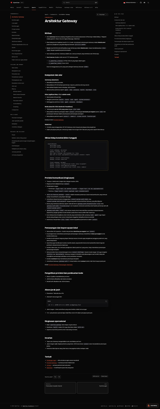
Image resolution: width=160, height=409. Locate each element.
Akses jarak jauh (118, 48)
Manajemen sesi (16, 71)
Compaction (15, 110)
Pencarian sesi (16, 74)
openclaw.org (112, 406)
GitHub (128, 406)
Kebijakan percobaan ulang (19, 149)
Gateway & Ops (68, 7)
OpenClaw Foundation (28, 406)
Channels (26, 7)
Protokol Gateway (59, 120)
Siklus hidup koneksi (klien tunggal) (123, 36)
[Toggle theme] (148, 2)
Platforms (59, 7)
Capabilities (42, 7)
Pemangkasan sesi (17, 80)
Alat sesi (14, 86)
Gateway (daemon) (121, 23)
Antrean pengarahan (17, 155)
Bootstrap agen (16, 50)
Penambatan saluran (17, 77)
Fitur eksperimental (17, 53)
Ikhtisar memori (17, 91)
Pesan (13, 135)
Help (96, 7)
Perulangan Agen (51, 360)
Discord (135, 406)
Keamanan (69, 264)
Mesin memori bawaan (19, 94)
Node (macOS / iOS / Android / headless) (124, 29)
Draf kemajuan (15, 146)
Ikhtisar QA (15, 57)
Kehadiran (14, 124)
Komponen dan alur (119, 20)
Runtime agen (15, 20)
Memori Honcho (17, 97)
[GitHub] (141, 3)
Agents (34, 7)
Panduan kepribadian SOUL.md (20, 44)
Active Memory (17, 103)
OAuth (13, 47)
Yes (55, 376)
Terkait (116, 57)
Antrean (49, 365)
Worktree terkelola (17, 41)
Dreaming (15, 106)
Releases (121, 406)
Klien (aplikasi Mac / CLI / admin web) (125, 25)
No (59, 376)
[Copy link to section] (53, 33)
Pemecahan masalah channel (54, 385)
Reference (79, 7)
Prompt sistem (16, 29)
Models (51, 7)
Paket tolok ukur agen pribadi (19, 60)
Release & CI (88, 7)
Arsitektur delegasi (17, 127)
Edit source (96, 376)
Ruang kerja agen (16, 38)
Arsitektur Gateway (18, 17)
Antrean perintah (16, 152)
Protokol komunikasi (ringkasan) (122, 38)
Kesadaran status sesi (18, 83)
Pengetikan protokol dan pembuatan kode (124, 45)
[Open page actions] (106, 14)
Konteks (14, 32)
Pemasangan (62, 264)
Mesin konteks (16, 35)
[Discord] (144, 3)
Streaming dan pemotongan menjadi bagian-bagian (23, 141)
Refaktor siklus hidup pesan (19, 138)
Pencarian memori (18, 100)
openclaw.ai (104, 406)
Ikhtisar (116, 17)
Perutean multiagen (17, 118)
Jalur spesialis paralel (17, 121)
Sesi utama (15, 68)
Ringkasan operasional (120, 51)
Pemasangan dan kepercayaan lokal (124, 41)
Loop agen (15, 23)
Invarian (116, 54)
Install (18, 7)
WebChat (118, 33)
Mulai (12, 7)
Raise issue (104, 376)
